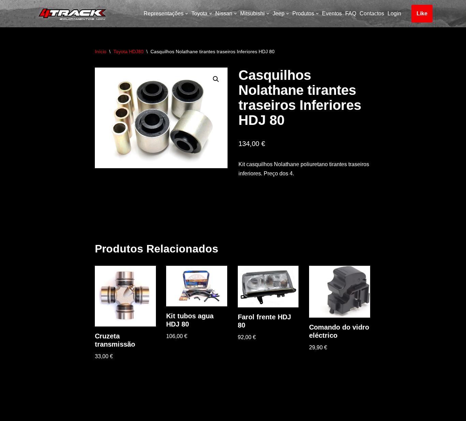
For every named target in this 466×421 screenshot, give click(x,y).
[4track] (70, 13)
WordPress (93, 412)
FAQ (350, 13)
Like (422, 13)
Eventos (332, 13)
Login (394, 13)
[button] (216, 79)
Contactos (372, 13)
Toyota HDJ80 (128, 51)
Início (100, 51)
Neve (39, 412)
